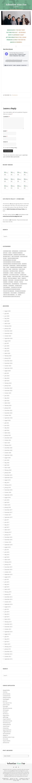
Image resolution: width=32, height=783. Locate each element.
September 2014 (8, 604)
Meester (7, 731)
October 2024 (7, 365)
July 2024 (6, 373)
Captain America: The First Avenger (11, 261)
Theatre (5, 285)
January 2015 (7, 594)
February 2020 (7, 470)
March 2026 (7, 323)
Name (5, 131)
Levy (5, 701)
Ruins (26, 280)
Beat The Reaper (15, 256)
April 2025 (6, 351)
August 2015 (7, 577)
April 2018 (6, 502)
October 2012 (7, 656)
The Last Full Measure (8, 291)
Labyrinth (5, 274)
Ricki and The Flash (19, 280)
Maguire (6, 699)
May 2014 (6, 614)
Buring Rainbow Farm (13, 258)
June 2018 (6, 500)
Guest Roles (22, 269)
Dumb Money (12, 265)
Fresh (25, 267)
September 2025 (8, 338)
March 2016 (7, 559)
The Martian (6, 292)
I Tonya (11, 272)
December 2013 (8, 624)
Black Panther (23, 256)
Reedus (6, 733)
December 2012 (8, 651)
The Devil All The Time (16, 287)
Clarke (6, 728)
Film (4, 267)
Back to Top (14, 778)
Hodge (5, 717)
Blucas (5, 713)
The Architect (23, 283)
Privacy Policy (13, 147)
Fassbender (7, 708)
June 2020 (6, 460)
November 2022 (8, 413)
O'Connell (6, 704)
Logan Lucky (23, 274)
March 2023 (7, 403)
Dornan (6, 742)
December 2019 (8, 475)
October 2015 (7, 572)
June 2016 (6, 552)
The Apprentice (15, 283)
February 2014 (7, 621)
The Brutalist (18, 285)
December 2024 (8, 360)
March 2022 (7, 433)
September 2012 (8, 659)
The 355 (21, 281)
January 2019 (7, 487)
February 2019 (7, 485)
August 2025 (7, 341)
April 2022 (6, 430)
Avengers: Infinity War (19, 254)
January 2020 (7, 472)
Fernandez (7, 697)
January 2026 (7, 328)
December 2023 (8, 388)
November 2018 (8, 490)
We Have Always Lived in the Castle (11, 296)
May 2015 (6, 584)
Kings (22, 272)
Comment (6, 116)
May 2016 (6, 554)
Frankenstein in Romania (16, 267)
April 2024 (6, 380)
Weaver (7, 730)
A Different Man (7, 251)
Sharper (5, 281)
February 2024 (7, 383)
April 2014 (6, 616)
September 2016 (8, 544)
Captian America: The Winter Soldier (12, 263)
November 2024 (8, 363)
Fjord (7, 267)
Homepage (5, 778)
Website (5, 142)
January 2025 (7, 358)
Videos (19, 294)
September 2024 (8, 368)
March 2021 (7, 442)
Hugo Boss (5, 271)
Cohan (6, 726)
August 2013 (7, 634)
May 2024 (6, 378)
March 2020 (7, 467)
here (14, 205)
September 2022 (8, 418)
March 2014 (7, 619)
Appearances (15, 251)
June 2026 (6, 316)
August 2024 (7, 370)
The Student (14, 292)
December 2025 (8, 331)
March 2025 (7, 353)
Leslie (5, 739)
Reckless (5, 280)
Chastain (6, 694)
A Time (7, 703)
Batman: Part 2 (6, 256)
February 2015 (7, 592)
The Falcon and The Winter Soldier (11, 289)
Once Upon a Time (16, 276)
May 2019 (6, 482)
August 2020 (7, 457)
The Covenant (6, 287)
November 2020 (8, 450)
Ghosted (5, 269)
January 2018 (7, 507)
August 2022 (7, 420)
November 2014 (8, 599)
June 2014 (6, 611)
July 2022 (6, 423)
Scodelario (6, 740)
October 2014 (7, 602)
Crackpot (24, 263)
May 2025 (6, 348)
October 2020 (7, 452)
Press (19, 278)
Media (4, 276)
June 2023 (6, 395)
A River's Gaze (22, 251)
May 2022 (6, 428)
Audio (9, 252)
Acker (5, 712)
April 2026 (6, 321)
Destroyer (5, 265)
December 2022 (8, 410)
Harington (6, 710)
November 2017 (8, 512)
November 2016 (8, 539)
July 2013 (6, 636)
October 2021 (7, 440)
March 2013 (7, 644)
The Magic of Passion (20, 291)
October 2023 (7, 393)
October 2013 (7, 629)
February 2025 (7, 355)
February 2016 (7, 562)
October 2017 (7, 515)
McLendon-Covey (8, 737)
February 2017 (7, 532)
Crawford (6, 719)
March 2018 (7, 505)
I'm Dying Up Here (14, 271)
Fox (5, 735)
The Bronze (11, 285)
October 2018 (7, 492)
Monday (9, 276)
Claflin (5, 706)
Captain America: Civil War (9, 260)
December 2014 (8, 597)
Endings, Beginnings (21, 265)
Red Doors (10, 280)
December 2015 (8, 567)
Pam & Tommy (25, 276)
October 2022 (7, 415)
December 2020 (8, 447)
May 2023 (6, 398)
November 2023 (8, 390)
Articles (5, 252)
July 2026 (6, 313)
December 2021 (8, 438)
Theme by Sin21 (23, 778)
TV (16, 294)
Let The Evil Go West (14, 274)
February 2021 (7, 445)
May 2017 (6, 525)
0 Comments (15, 95)
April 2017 (6, 527)
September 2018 (8, 495)
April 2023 (6, 400)
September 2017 (8, 517)
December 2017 (8, 510)
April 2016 (6, 557)
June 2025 (6, 346)
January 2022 (7, 435)
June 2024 (6, 375)
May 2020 (6, 462)
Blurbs (5, 258)
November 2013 (8, 626)
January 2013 (7, 649)
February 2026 (7, 326)
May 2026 (6, 318)
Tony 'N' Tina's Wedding (9, 294)
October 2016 (7, 542)
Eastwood (6, 695)
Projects (24, 278)
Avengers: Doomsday (17, 252)
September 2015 (8, 574)
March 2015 (7, 589)
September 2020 (8, 455)
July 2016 (6, 549)
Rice (6, 715)
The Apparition (7, 283)
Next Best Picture (8, 49)
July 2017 (6, 520)
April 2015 (6, 587)
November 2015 (8, 569)
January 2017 (7, 534)
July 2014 (6, 609)
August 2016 (7, 547)
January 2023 (7, 408)
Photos (5, 278)
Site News (10, 281)
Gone (10, 269)
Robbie (6, 690)
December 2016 (8, 537)
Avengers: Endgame (7, 254)
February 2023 (7, 405)
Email (5, 136)
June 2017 (6, 522)
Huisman (6, 722)
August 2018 (7, 497)
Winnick (7, 724)
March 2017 (7, 529)
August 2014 (7, 607)
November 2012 (8, 654)
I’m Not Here (17, 272)
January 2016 (7, 564)
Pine (5, 692)
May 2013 (6, 639)
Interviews (5, 272)
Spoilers (16, 281)
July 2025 (6, 343)
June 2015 (6, 582)
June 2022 (6, 425)
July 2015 (6, 579)
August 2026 (7, 311)
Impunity (21, 271)
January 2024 (7, 385)
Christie (7, 721)
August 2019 (7, 480)
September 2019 (8, 477)
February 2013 (7, 646)
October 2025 (7, 336)
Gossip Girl (15, 269)
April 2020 (6, 465)
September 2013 (8, 631)
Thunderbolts (21, 292)
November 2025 (8, 333)
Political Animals (12, 278)
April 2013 (6, 641)
